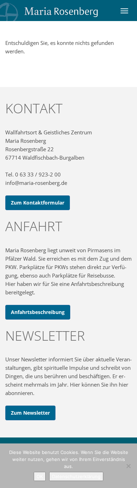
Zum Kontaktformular (37, 202)
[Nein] (128, 465)
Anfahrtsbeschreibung (38, 312)
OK (40, 476)
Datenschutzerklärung (76, 476)
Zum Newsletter (30, 412)
